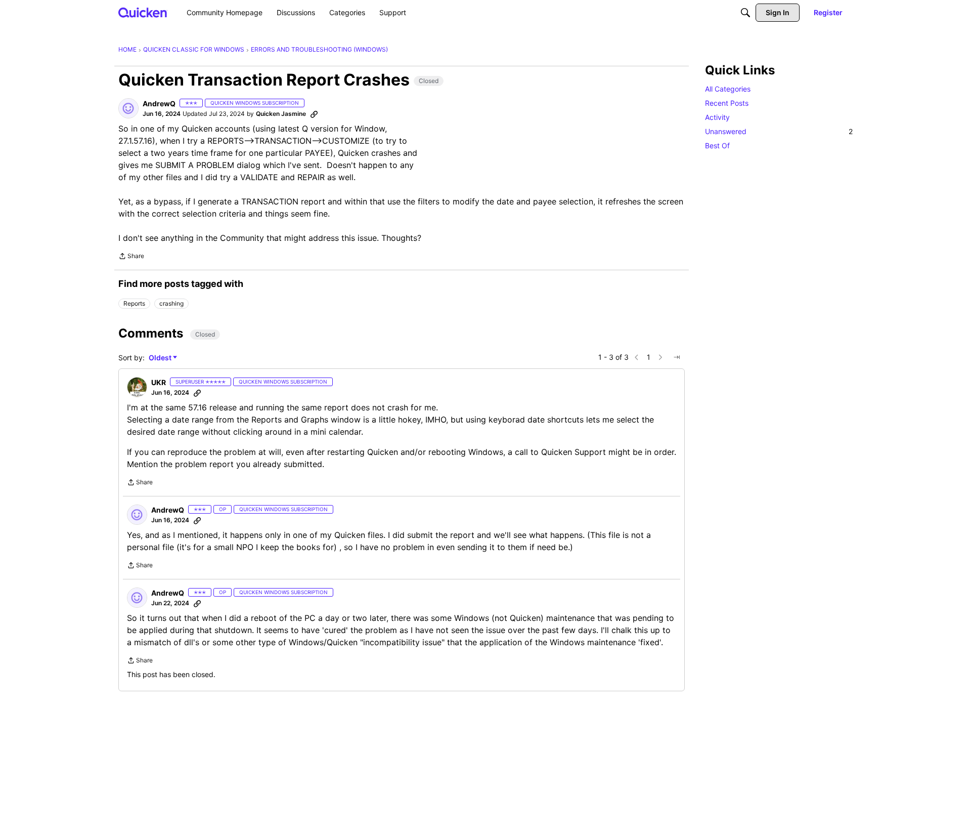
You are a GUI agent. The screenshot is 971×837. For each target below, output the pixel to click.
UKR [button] (158, 382)
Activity (717, 117)
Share (131, 257)
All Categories (728, 89)
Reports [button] (134, 303)
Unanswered (779, 131)
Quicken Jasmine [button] (281, 113)
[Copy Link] (314, 113)
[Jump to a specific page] (677, 357)
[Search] (745, 13)
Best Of (717, 145)
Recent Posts (726, 103)
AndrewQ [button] (159, 103)
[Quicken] (142, 12)
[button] (128, 108)
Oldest (161, 358)
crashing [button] (171, 303)
